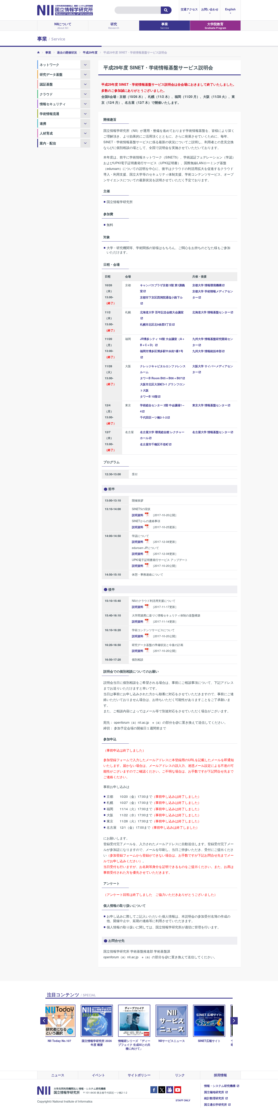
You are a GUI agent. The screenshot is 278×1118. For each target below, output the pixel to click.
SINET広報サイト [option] (176, 1041)
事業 (164, 26)
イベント (98, 1075)
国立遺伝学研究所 (215, 1104)
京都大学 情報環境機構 (207, 285)
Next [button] (234, 1020)
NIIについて (62, 26)
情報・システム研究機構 (219, 1086)
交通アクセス (189, 9)
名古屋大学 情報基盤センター (211, 432)
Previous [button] (44, 1020)
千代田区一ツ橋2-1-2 (153, 417)
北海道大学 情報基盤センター (211, 312)
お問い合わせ (209, 9)
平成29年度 (90, 52)
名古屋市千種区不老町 (154, 444)
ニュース (57, 1075)
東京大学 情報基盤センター (209, 405)
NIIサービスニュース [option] (139, 1041)
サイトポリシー (139, 1075)
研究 (113, 26)
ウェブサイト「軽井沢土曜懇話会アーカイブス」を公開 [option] (214, 1044)
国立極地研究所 (214, 1092)
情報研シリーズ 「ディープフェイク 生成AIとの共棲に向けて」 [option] (101, 1044)
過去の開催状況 (67, 52)
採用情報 (220, 1075)
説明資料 (137, 515)
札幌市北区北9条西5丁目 (156, 324)
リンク (180, 1075)
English (230, 9)
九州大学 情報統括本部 (207, 351)
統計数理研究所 (214, 1098)
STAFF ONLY (183, 1100)
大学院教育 (215, 26)
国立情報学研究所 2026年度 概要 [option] (64, 1043)
